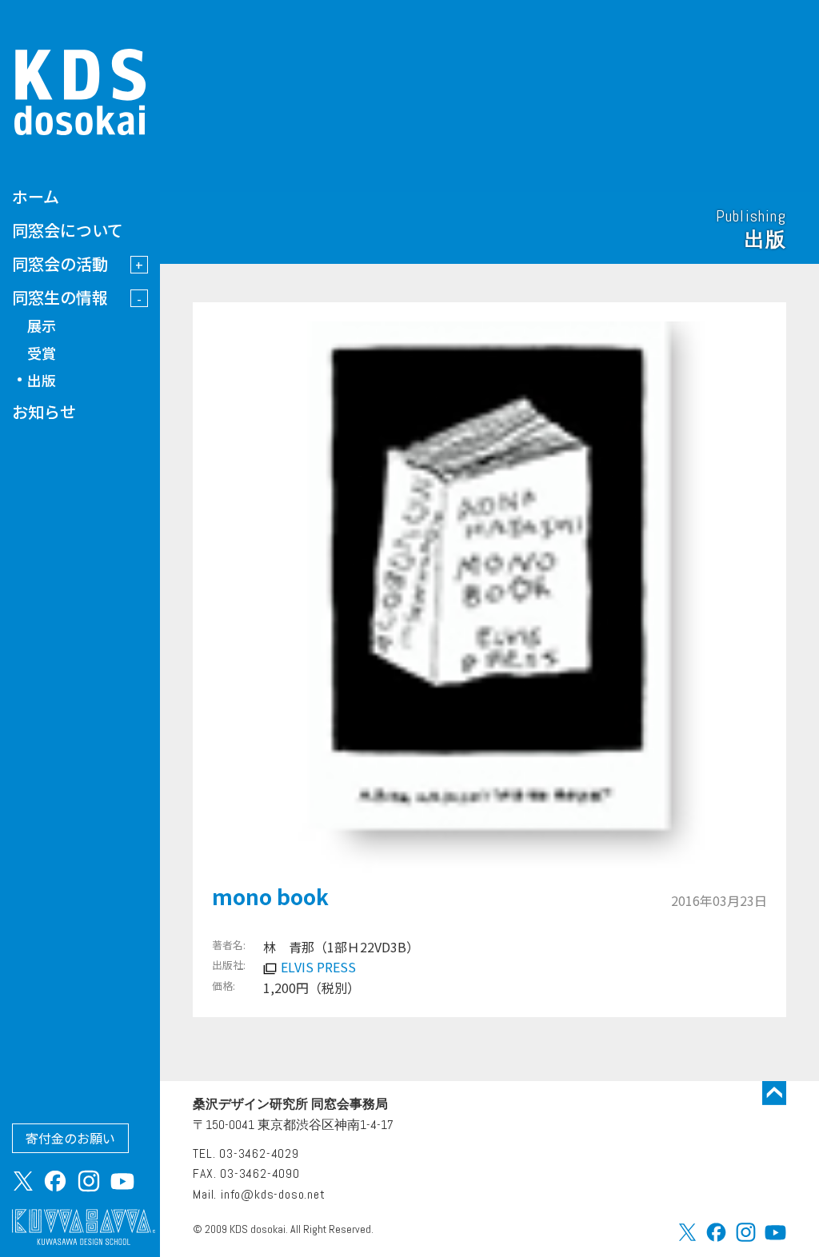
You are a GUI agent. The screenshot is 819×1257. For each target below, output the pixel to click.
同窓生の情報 (60, 297)
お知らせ (44, 411)
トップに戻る (774, 1093)
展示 (41, 325)
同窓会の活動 (60, 263)
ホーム (35, 196)
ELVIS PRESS (318, 966)
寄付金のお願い (70, 1137)
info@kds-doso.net (273, 1194)
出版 (41, 379)
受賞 (41, 352)
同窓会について (67, 229)
